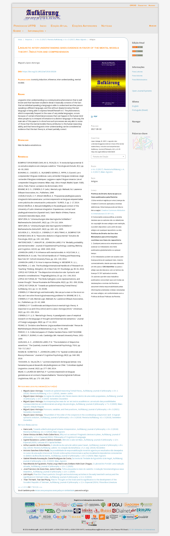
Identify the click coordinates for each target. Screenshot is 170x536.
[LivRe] (34, 517)
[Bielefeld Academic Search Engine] (74, 517)
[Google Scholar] (60, 517)
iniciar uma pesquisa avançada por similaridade (54, 490)
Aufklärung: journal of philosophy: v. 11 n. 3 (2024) (71, 477)
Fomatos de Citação (100, 157)
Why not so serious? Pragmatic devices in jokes (80, 435)
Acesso (151, 5)
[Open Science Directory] (40, 517)
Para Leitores (137, 72)
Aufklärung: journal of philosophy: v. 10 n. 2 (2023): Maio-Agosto (78, 456)
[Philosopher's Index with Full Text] (61, 505)
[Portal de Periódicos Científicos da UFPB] (91, 505)
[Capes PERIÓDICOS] (76, 505)
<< (19, 487)
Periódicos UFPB (25, 25)
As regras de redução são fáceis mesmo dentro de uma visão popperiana (74, 396)
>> (41, 487)
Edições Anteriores (84, 25)
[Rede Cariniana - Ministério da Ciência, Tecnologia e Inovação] (103, 505)
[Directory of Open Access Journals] (114, 505)
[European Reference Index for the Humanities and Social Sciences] (144, 511)
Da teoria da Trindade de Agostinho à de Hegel (92, 458)
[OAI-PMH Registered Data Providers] (77, 511)
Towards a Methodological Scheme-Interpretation (54, 429)
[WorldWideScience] (128, 517)
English (135, 106)
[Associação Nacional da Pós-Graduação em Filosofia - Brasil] (41, 511)
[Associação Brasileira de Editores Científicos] (37, 511)
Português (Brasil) (140, 110)
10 (37, 487)
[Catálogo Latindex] (87, 511)
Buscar (152, 26)
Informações (36, 30)
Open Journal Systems (142, 91)
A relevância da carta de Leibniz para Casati (69, 445)
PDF (95, 116)
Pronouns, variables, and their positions (60, 409)
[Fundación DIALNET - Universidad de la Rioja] (124, 511)
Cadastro (142, 5)
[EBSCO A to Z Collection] (31, 511)
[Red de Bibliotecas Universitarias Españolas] (87, 517)
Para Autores (137, 76)
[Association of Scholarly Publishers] (141, 517)
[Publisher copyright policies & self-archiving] (50, 511)
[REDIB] (47, 517)
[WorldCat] (120, 517)
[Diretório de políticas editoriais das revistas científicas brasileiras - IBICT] (131, 505)
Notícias (106, 25)
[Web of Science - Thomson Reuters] (44, 505)
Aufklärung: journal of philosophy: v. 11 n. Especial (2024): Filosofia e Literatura (83, 482)
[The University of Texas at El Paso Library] (102, 517)
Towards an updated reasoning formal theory (62, 391)
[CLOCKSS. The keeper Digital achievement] (64, 511)
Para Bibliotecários (139, 80)
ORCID (133, 5)
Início (20, 40)
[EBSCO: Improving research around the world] (30, 505)
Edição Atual (59, 25)
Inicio (43, 25)
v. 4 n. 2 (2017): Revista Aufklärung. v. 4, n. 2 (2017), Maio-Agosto (60, 40)
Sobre (17, 30)
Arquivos (28, 40)
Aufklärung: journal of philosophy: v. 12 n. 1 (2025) (52, 466)
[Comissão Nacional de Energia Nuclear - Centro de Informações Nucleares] (94, 517)
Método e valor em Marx (73, 440)
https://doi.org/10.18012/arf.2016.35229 (39, 72)
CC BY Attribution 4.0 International (142, 530)
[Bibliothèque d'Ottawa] (112, 517)
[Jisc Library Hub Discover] (82, 517)
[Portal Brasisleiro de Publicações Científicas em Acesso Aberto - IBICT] (146, 505)
